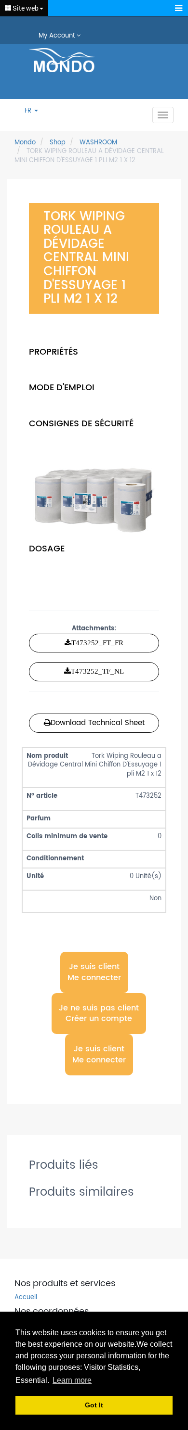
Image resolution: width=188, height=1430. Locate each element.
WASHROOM (98, 143)
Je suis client (94, 971)
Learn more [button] (72, 1380)
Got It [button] (94, 1405)
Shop (58, 143)
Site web (25, 8)
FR (29, 111)
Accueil (25, 1297)
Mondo (25, 143)
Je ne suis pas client (99, 1013)
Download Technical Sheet (98, 723)
